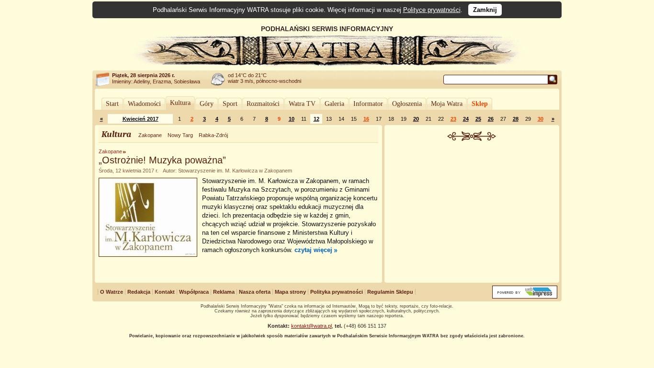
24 (466, 119)
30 (540, 119)
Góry (207, 103)
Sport (230, 103)
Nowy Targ (180, 135)
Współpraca (194, 292)
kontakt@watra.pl (311, 326)
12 (316, 119)
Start (112, 103)
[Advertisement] (472, 213)
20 (416, 119)
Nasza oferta (255, 292)
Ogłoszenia (407, 103)
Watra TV (302, 103)
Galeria (334, 103)
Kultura (180, 102)
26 (491, 119)
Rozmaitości (263, 103)
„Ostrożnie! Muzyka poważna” (162, 160)
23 (453, 119)
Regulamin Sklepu (390, 292)
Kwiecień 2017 (140, 119)
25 (478, 119)
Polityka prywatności (336, 292)
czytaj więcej (313, 249)
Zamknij (485, 9)
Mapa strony (290, 292)
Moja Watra (446, 103)
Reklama (224, 292)
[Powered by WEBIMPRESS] (524, 296)
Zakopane (150, 135)
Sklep (480, 103)
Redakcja (138, 292)
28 (516, 119)
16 (366, 119)
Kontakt (165, 292)
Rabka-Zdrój (213, 135)
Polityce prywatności (432, 9)
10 (291, 119)
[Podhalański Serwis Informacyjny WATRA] (327, 64)
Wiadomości (144, 103)
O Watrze (111, 292)
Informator (368, 103)
